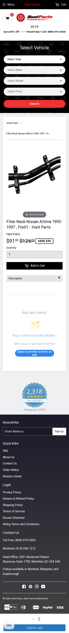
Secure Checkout (13, 517)
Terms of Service (14, 511)
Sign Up (59, 431)
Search (34, 103)
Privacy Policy (12, 492)
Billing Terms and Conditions (21, 524)
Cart (63, 4)
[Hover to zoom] (34, 182)
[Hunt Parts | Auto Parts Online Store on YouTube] (43, 587)
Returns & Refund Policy (18, 498)
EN (33, 27)
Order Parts (12, 123)
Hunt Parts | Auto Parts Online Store (29, 598)
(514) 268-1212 (25, 548)
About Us (9, 457)
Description (34, 277)
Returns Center (12, 476)
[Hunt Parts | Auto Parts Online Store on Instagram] (37, 587)
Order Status (11, 470)
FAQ (5, 450)
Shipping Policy (13, 505)
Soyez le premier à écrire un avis (34, 353)
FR (36, 27)
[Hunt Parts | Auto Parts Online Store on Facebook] (24, 587)
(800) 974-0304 (25, 540)
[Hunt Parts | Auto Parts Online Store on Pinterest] (30, 587)
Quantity (11, 247)
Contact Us (10, 463)
